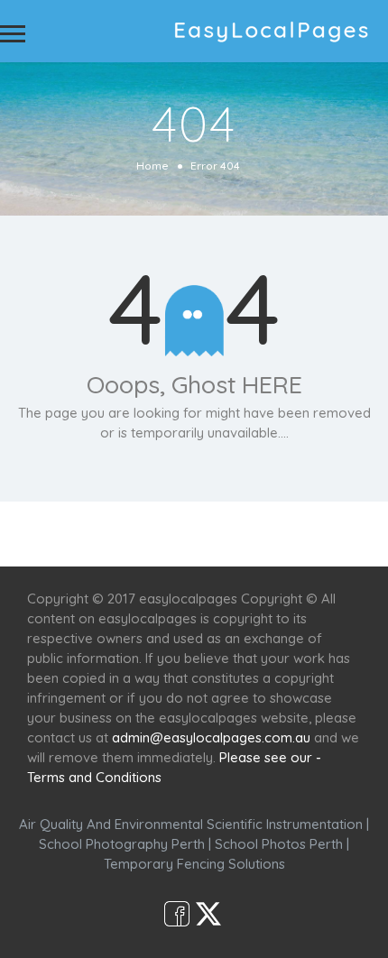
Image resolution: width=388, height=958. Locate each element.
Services (119, 533)
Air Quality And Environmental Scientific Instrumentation (191, 824)
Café (286, 533)
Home (152, 165)
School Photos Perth (279, 843)
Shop (339, 533)
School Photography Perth (122, 843)
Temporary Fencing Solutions (194, 863)
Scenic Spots (209, 533)
